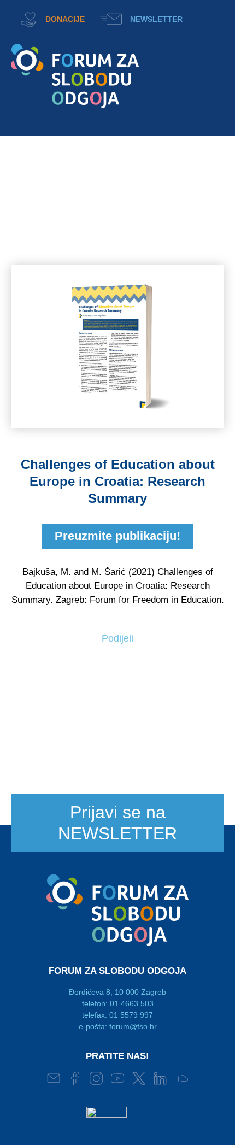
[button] (208, 17)
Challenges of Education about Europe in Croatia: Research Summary (118, 481)
